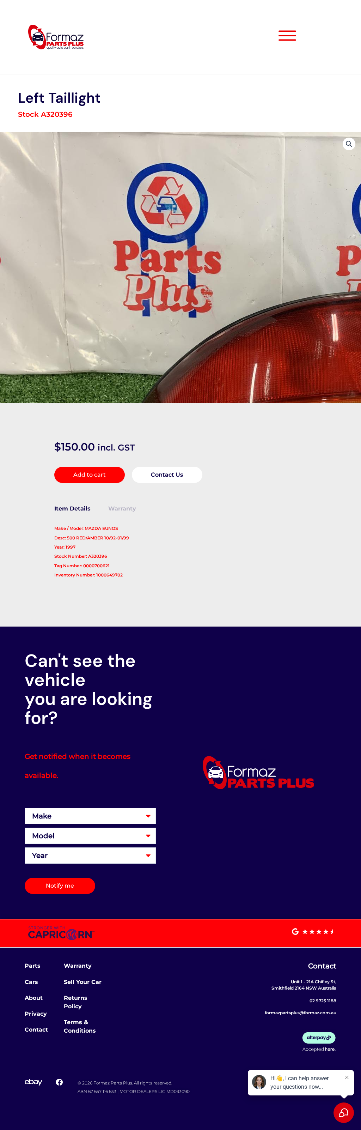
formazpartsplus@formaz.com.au (300, 1012)
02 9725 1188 (323, 1000)
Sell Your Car (83, 982)
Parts (33, 965)
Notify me (60, 885)
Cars (31, 982)
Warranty (78, 965)
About (34, 998)
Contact (36, 1029)
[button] (349, 144)
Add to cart (89, 474)
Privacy (36, 1013)
